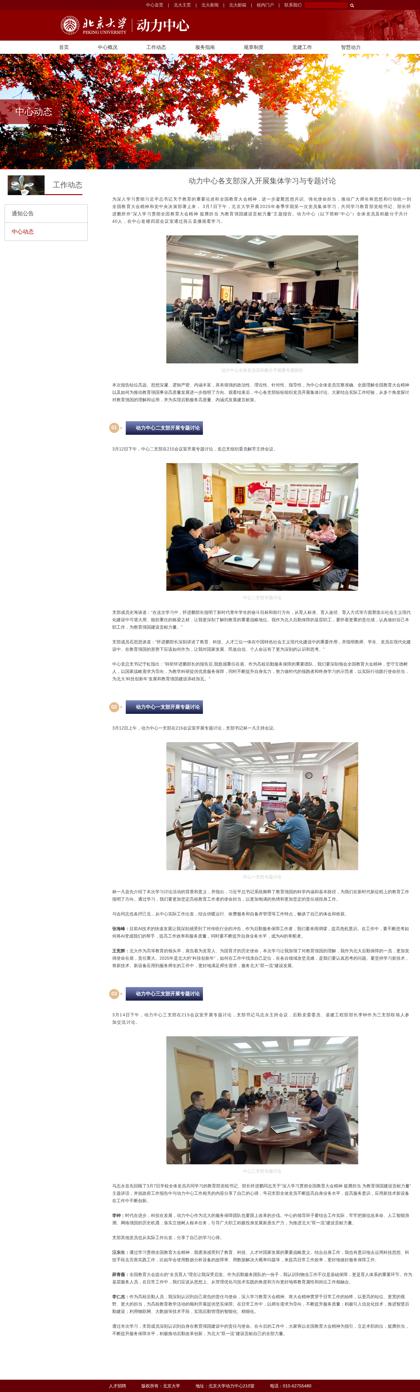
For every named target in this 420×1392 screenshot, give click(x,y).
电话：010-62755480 (290, 1385)
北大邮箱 (237, 4)
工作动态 (156, 47)
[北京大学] (93, 25)
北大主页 (182, 4)
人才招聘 (117, 1385)
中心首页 (154, 4)
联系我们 (293, 4)
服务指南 (205, 47)
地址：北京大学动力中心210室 (225, 1385)
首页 (64, 47)
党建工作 (302, 47)
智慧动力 (351, 47)
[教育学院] (160, 25)
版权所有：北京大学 (160, 1385)
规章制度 (253, 47)
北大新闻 (210, 4)
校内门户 (265, 4)
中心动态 (23, 232)
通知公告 (23, 213)
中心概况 (107, 47)
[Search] (352, 5)
